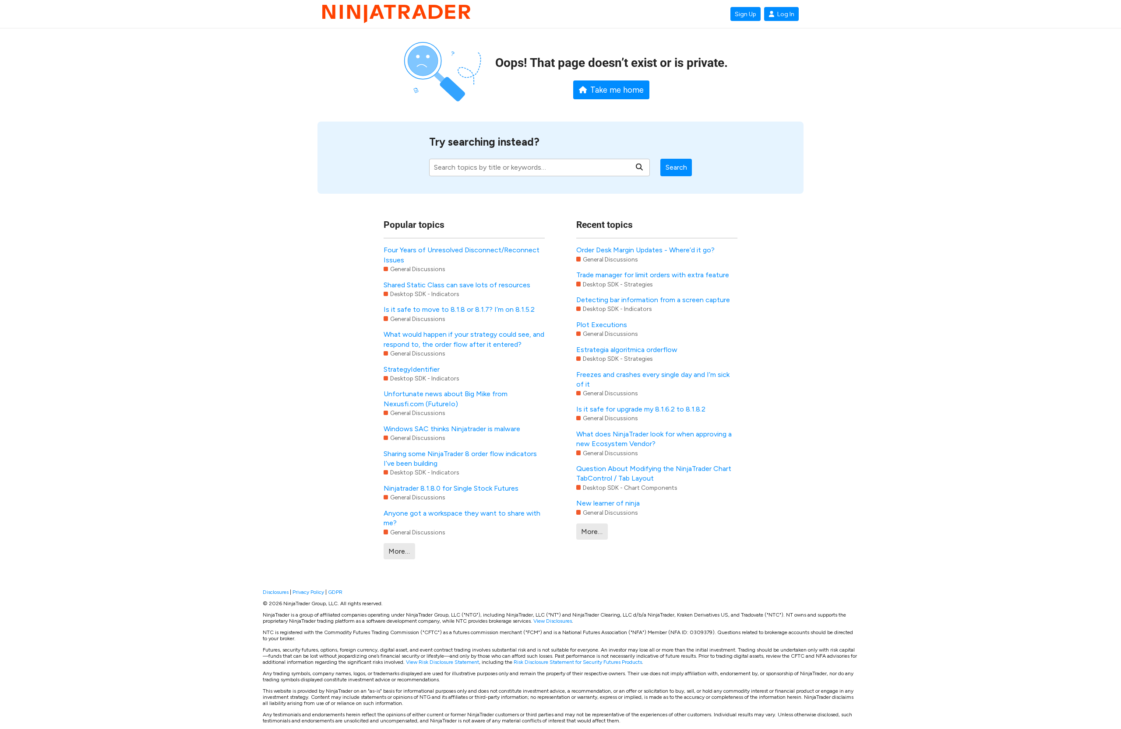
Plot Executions (601, 325)
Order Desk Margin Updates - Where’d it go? (645, 250)
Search (676, 167)
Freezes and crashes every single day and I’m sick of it (653, 379)
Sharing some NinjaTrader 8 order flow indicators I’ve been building (460, 458)
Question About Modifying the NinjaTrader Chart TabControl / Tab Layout (653, 473)
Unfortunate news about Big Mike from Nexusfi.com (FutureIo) (446, 399)
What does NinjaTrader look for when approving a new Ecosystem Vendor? (654, 439)
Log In (785, 13)
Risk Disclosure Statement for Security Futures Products (578, 662)
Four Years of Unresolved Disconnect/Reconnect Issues (461, 255)
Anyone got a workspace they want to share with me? (462, 518)
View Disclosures (552, 621)
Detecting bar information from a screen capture (653, 300)
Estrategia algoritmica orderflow (626, 349)
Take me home (617, 90)
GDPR (335, 592)
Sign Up (745, 13)
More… (399, 551)
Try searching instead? (484, 142)
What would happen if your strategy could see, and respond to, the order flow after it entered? (464, 339)
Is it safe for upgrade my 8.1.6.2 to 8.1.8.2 (640, 409)
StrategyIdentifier (412, 369)
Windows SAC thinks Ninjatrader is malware (452, 429)
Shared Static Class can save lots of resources (457, 285)
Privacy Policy (308, 592)
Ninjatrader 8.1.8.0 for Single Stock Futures (451, 488)
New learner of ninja (608, 503)
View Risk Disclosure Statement (442, 662)
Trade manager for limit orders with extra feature (652, 275)
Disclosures (276, 592)
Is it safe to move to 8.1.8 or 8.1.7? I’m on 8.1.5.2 (459, 309)
